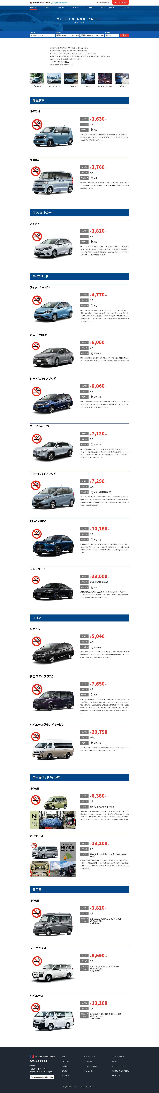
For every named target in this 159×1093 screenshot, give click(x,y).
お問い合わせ (125, 7)
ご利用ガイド (60, 7)
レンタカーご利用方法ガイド (91, 56)
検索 (124, 35)
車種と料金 (33, 7)
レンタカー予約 (121, 2)
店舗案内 (47, 7)
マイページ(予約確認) (103, 2)
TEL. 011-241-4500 (38, 1069)
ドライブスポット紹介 (107, 7)
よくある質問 (90, 7)
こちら (67, 62)
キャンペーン (75, 7)
